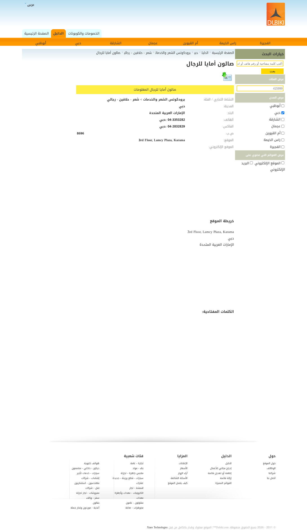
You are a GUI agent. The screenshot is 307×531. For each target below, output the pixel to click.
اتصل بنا (271, 478)
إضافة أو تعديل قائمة (219, 473)
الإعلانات (183, 463)
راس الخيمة (227, 43)
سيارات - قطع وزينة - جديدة (128, 478)
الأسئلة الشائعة (179, 478)
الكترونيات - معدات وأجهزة (129, 493)
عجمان (153, 43)
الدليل (228, 463)
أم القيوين (190, 43)
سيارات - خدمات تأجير (88, 473)
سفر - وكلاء (92, 498)
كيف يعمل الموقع (177, 483)
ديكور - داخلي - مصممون (85, 468)
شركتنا (272, 473)
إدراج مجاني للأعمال (220, 468)
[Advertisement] (155, 14)
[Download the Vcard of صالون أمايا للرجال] (227, 78)
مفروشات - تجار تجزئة (87, 493)
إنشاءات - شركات (90, 478)
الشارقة (115, 43)
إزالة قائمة (225, 478)
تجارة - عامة (136, 463)
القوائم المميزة (223, 483)
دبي (78, 43)
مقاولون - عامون (134, 502)
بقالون (96, 502)
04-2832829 (176, 126)
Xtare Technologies (157, 527)
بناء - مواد (138, 468)
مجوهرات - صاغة (134, 507)
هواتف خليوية (91, 463)
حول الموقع (269, 463)
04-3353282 (176, 120)
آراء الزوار (182, 473)
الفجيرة (265, 43)
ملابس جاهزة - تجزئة (132, 473)
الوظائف (271, 468)
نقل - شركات (92, 488)
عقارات (139, 483)
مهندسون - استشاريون (86, 483)
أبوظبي (40, 43)
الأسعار (183, 468)
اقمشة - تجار (136, 488)
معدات (139, 498)
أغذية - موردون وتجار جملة (85, 507)
